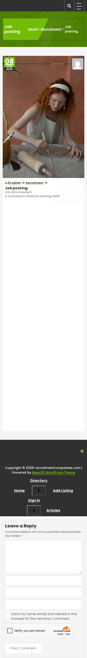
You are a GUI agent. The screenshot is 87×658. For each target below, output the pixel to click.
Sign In (34, 500)
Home (33, 29)
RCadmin (14, 183)
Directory (39, 480)
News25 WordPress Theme (53, 472)
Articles (53, 510)
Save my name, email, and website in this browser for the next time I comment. (44, 616)
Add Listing (63, 490)
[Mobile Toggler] (39, 490)
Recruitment (51, 29)
